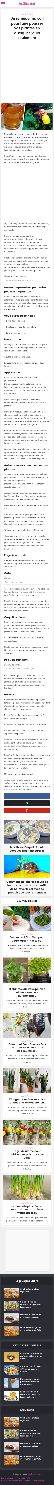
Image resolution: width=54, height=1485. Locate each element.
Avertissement (38, 1481)
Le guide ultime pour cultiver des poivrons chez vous (27, 1154)
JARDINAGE (27, 14)
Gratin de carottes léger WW (29, 1290)
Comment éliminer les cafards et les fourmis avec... (31, 1356)
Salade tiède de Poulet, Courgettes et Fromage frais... (30, 1433)
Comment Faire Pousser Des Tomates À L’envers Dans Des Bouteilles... (27, 1047)
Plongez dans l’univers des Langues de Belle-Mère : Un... (27, 1100)
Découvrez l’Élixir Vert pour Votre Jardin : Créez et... (27, 938)
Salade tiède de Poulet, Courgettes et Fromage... (30, 1304)
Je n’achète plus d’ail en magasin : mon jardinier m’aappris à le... (27, 1209)
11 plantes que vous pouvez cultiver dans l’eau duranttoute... (27, 992)
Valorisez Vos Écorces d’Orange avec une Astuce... (30, 1369)
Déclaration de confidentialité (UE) (15, 1478)
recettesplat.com (35, 1474)
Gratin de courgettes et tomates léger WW (30, 1328)
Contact (27, 1481)
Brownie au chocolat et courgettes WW (30, 1316)
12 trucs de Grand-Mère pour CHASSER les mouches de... (30, 1394)
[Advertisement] (27, 72)
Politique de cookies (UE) (11, 1481)
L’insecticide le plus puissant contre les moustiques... (29, 1382)
